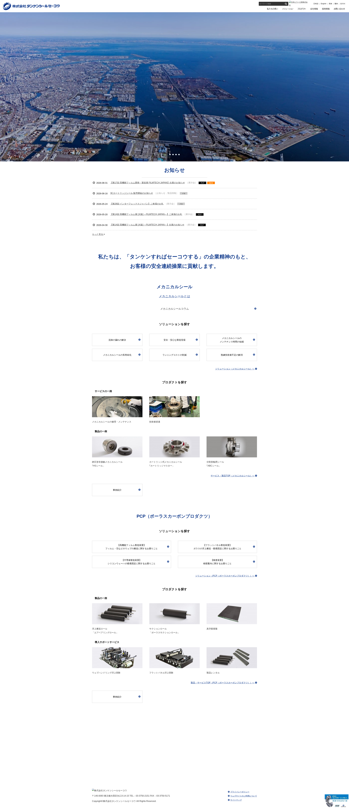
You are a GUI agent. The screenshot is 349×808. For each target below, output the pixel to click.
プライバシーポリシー (239, 792)
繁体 (336, 4)
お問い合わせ (261, 756)
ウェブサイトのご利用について (243, 796)
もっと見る (98, 234)
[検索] (286, 3)
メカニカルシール (174, 731)
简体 (330, 4)
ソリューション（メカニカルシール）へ (234, 369)
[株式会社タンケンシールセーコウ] (31, 10)
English (323, 4)
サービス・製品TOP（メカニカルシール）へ (232, 476)
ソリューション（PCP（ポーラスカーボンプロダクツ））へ (224, 576)
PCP (291, 731)
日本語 (315, 4)
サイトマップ (236, 800)
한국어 (342, 4)
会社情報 (58, 731)
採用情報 (87, 756)
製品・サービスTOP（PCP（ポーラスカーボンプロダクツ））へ (222, 683)
